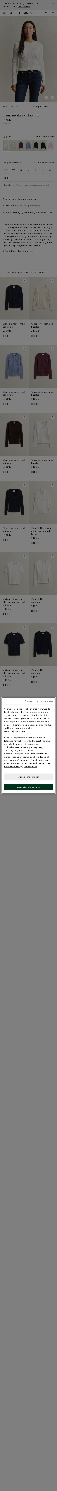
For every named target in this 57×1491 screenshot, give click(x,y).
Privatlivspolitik (12, 766)
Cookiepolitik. (30, 766)
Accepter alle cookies (28, 787)
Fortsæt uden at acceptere (39, 701)
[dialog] (28, 745)
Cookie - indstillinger (28, 776)
